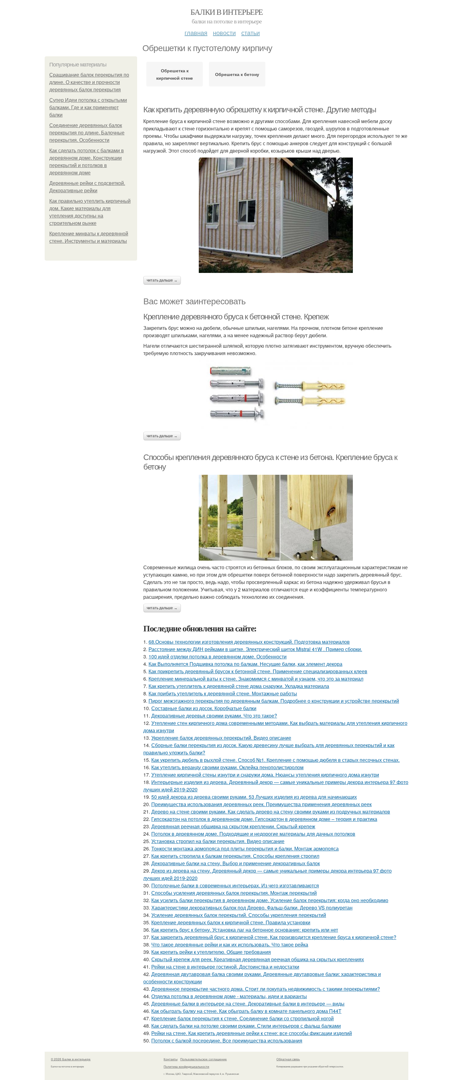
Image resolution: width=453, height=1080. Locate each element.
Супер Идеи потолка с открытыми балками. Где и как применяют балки (88, 108)
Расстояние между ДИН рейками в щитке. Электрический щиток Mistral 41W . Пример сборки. (255, 649)
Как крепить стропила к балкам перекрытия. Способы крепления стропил (235, 855)
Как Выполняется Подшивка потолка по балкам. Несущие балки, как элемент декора (245, 663)
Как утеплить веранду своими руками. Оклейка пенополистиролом (227, 767)
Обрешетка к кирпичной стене (174, 74)
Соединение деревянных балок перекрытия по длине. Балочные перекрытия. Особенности (86, 133)
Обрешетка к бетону (237, 74)
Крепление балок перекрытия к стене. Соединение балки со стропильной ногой (242, 1018)
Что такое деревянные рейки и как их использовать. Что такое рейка (229, 944)
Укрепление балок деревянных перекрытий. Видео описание (221, 737)
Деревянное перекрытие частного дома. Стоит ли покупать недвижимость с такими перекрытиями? (265, 988)
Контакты (171, 1059)
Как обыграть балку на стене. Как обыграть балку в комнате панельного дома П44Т (246, 1010)
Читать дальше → (162, 280)
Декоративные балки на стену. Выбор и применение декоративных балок (235, 863)
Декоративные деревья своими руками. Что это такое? (214, 715)
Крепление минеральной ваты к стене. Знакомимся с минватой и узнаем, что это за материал (256, 678)
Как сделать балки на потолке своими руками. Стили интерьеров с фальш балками (246, 1025)
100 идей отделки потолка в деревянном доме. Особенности (218, 656)
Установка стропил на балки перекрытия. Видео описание (217, 841)
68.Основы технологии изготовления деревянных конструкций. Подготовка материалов (249, 641)
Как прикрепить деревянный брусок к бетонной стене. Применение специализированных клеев (258, 671)
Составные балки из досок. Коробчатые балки (203, 708)
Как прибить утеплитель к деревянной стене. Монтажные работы (223, 693)
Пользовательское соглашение (203, 1059)
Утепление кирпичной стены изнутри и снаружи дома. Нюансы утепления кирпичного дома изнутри (265, 774)
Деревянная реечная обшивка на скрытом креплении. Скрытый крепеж (233, 826)
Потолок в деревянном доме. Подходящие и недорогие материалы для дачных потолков (253, 833)
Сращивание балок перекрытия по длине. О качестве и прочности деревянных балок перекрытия (89, 82)
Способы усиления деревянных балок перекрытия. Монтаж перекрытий (234, 892)
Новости (224, 32)
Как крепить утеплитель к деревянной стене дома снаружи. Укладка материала (239, 686)
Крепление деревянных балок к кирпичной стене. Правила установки (230, 922)
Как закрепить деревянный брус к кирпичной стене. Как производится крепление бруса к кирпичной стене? (273, 937)
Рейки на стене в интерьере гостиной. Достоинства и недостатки (225, 966)
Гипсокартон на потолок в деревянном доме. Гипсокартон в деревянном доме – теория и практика (264, 818)
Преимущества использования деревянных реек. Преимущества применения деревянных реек (261, 804)
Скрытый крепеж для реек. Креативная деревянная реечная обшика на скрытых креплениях (257, 959)
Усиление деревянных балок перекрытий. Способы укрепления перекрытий (238, 914)
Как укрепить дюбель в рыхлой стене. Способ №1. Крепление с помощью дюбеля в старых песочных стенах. (275, 759)
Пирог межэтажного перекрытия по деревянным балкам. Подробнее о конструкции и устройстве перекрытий (274, 700)
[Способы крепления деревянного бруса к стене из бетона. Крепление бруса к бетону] (275, 518)
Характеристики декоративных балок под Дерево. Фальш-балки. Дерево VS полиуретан (252, 907)
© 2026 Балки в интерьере (71, 1059)
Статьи (250, 32)
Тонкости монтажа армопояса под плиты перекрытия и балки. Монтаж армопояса (245, 848)
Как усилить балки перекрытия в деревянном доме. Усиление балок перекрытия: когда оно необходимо (269, 900)
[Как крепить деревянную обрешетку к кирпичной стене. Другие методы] (275, 215)
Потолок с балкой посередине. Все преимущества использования (226, 1040)
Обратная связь (288, 1059)
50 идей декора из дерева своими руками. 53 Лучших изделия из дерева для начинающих (254, 796)
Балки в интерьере (226, 11)
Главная (196, 32)
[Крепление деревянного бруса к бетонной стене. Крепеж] (275, 394)
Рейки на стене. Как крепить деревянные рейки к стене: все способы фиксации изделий (251, 1033)
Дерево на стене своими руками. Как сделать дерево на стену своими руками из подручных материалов (270, 811)
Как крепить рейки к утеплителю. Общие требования (211, 951)
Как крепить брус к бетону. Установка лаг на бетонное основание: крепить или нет (244, 929)
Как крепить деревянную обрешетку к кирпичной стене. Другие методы (259, 109)
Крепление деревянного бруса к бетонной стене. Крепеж (235, 316)
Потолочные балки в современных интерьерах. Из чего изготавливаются (235, 885)
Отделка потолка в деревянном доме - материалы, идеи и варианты (229, 996)
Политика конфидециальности (186, 1066)
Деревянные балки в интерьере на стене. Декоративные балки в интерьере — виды (248, 1003)
